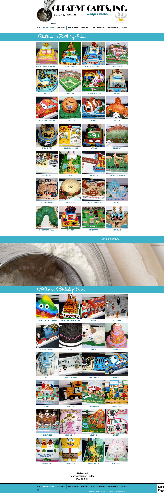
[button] (47, 55)
